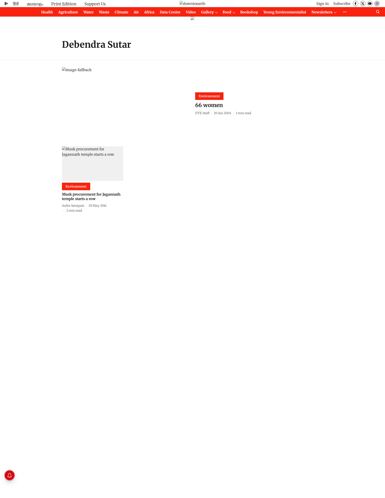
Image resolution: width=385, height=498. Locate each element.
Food (227, 12)
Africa (149, 12)
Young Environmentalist (284, 12)
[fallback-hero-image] (126, 103)
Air (136, 12)
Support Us (95, 3)
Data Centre (170, 12)
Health (47, 12)
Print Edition (63, 3)
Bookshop (249, 12)
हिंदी (16, 3)
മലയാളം (35, 3)
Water (88, 12)
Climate (121, 12)
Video (191, 12)
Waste (104, 12)
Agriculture (68, 12)
